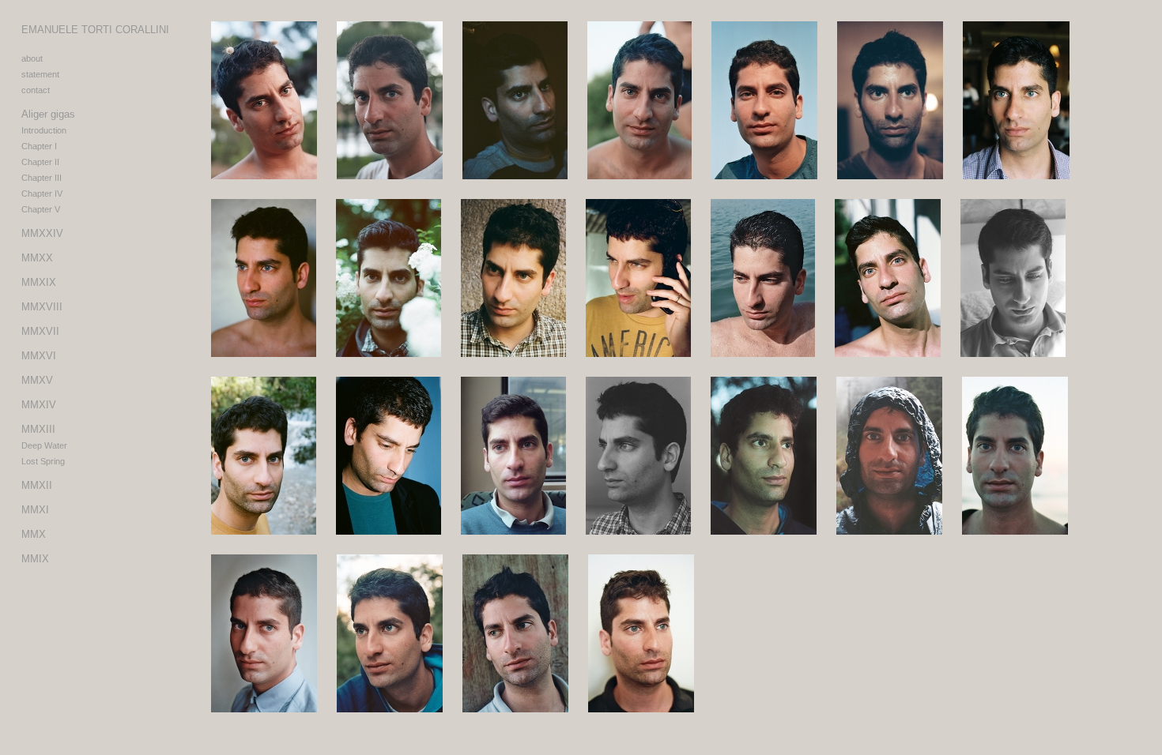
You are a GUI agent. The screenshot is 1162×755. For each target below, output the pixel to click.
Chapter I (39, 146)
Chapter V (40, 209)
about (32, 58)
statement (40, 74)
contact (35, 90)
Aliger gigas (48, 114)
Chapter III (41, 177)
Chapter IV (41, 193)
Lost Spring (43, 461)
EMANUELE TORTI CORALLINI (95, 30)
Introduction (43, 130)
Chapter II (40, 162)
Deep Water (44, 445)
